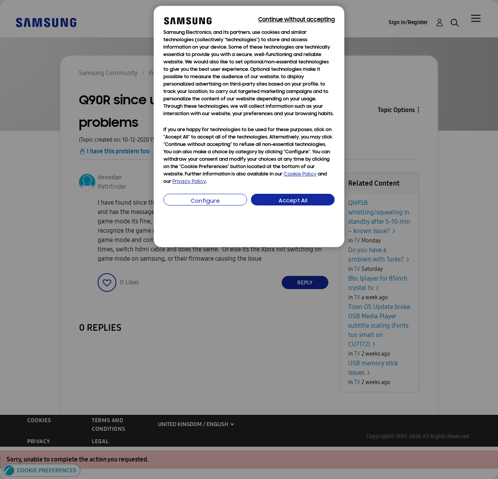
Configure (205, 201)
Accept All (293, 201)
